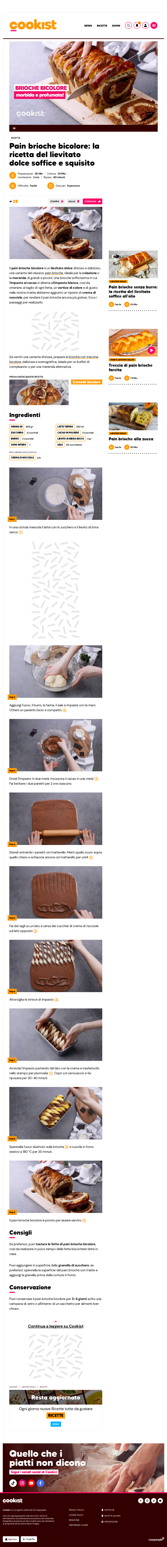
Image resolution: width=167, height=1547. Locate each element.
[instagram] (22, 1483)
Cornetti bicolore (87, 382)
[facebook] (40, 1483)
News (88, 25)
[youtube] (31, 1483)
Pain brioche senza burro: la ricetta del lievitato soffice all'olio (133, 292)
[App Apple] (11, 1539)
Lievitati (13, 1387)
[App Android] (29, 1539)
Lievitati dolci (29, 1387)
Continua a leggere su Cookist (55, 1326)
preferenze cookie (78, 1525)
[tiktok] (13, 1483)
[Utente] (145, 25)
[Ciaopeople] (156, 1539)
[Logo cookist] (33, 25)
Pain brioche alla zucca (131, 439)
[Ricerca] (128, 25)
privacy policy (76, 1510)
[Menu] (154, 25)
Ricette (102, 25)
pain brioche (54, 273)
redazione (74, 1520)
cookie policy (76, 1515)
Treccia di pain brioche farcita (130, 367)
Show (116, 25)
